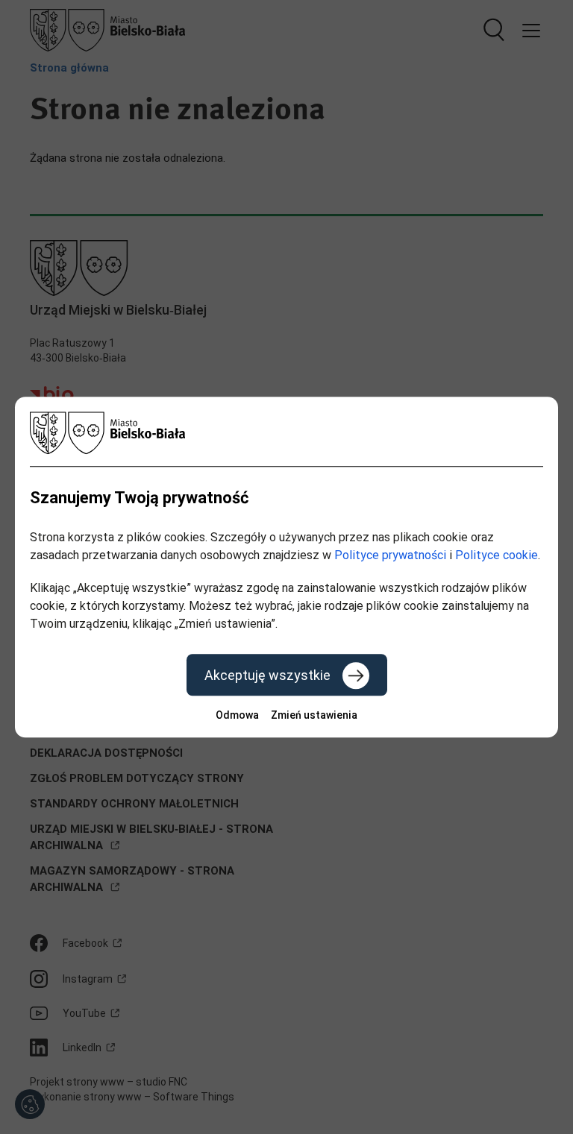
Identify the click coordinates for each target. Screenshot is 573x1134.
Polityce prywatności (390, 555)
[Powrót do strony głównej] (286, 433)
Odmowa (237, 715)
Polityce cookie (496, 555)
